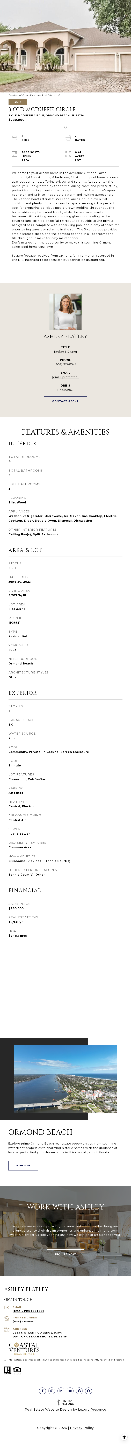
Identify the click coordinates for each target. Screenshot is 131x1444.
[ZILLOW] (88, 1390)
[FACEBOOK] (42, 1390)
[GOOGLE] (79, 1390)
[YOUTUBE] (70, 1390)
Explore (23, 1165)
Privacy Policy (82, 1428)
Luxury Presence (92, 1409)
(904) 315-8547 (65, 364)
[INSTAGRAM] (51, 1390)
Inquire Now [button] (65, 1254)
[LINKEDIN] (60, 1390)
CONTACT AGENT (65, 401)
